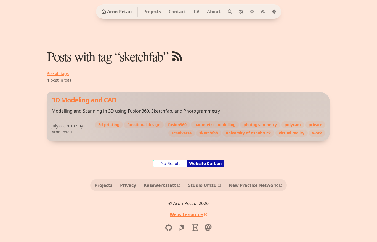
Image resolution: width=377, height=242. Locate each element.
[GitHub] (168, 227)
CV (196, 12)
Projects (152, 12)
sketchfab (208, 132)
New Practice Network (253, 185)
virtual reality (291, 132)
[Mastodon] (208, 227)
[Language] (241, 12)
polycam (293, 124)
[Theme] (252, 12)
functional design (143, 124)
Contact (177, 12)
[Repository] (274, 12)
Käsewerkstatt (160, 185)
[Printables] (181, 227)
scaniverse (182, 132)
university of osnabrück (248, 132)
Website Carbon (205, 163)
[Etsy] (195, 227)
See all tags (58, 73)
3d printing (109, 124)
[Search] (230, 12)
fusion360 (177, 124)
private (315, 124)
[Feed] (263, 12)
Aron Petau (119, 12)
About (214, 12)
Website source (186, 214)
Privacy (128, 185)
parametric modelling (215, 124)
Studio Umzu (202, 185)
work (317, 132)
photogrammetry (260, 124)
